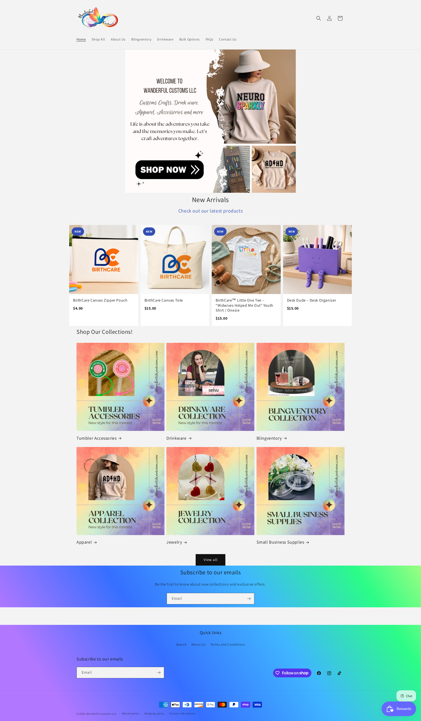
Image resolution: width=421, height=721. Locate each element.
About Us (198, 644)
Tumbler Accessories (96, 438)
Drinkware (176, 438)
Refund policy (130, 713)
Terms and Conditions (227, 644)
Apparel (84, 542)
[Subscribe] (248, 598)
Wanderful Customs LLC (101, 713)
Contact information (182, 713)
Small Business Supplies (280, 542)
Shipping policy (154, 713)
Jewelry (174, 542)
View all (211, 559)
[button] (318, 18)
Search (181, 644)
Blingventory (269, 438)
